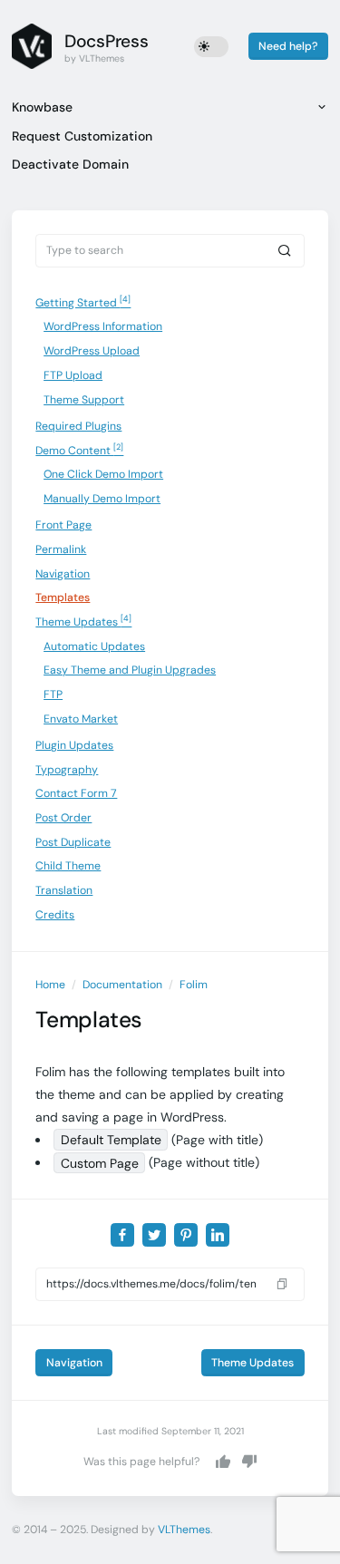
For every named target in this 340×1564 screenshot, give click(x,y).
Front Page (63, 525)
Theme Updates (83, 621)
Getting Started (83, 302)
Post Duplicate (73, 842)
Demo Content (79, 450)
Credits (54, 915)
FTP (53, 694)
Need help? (287, 46)
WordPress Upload (92, 351)
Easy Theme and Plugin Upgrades (130, 670)
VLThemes (184, 1529)
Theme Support (84, 400)
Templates (62, 597)
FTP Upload (73, 375)
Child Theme (68, 866)
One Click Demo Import (103, 474)
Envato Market (81, 719)
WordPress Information (103, 326)
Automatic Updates (94, 646)
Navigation (62, 574)
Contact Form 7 (76, 793)
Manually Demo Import (102, 498)
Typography (66, 770)
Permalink (60, 549)
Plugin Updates (74, 745)
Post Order (63, 818)
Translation (63, 890)
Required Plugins (78, 426)
